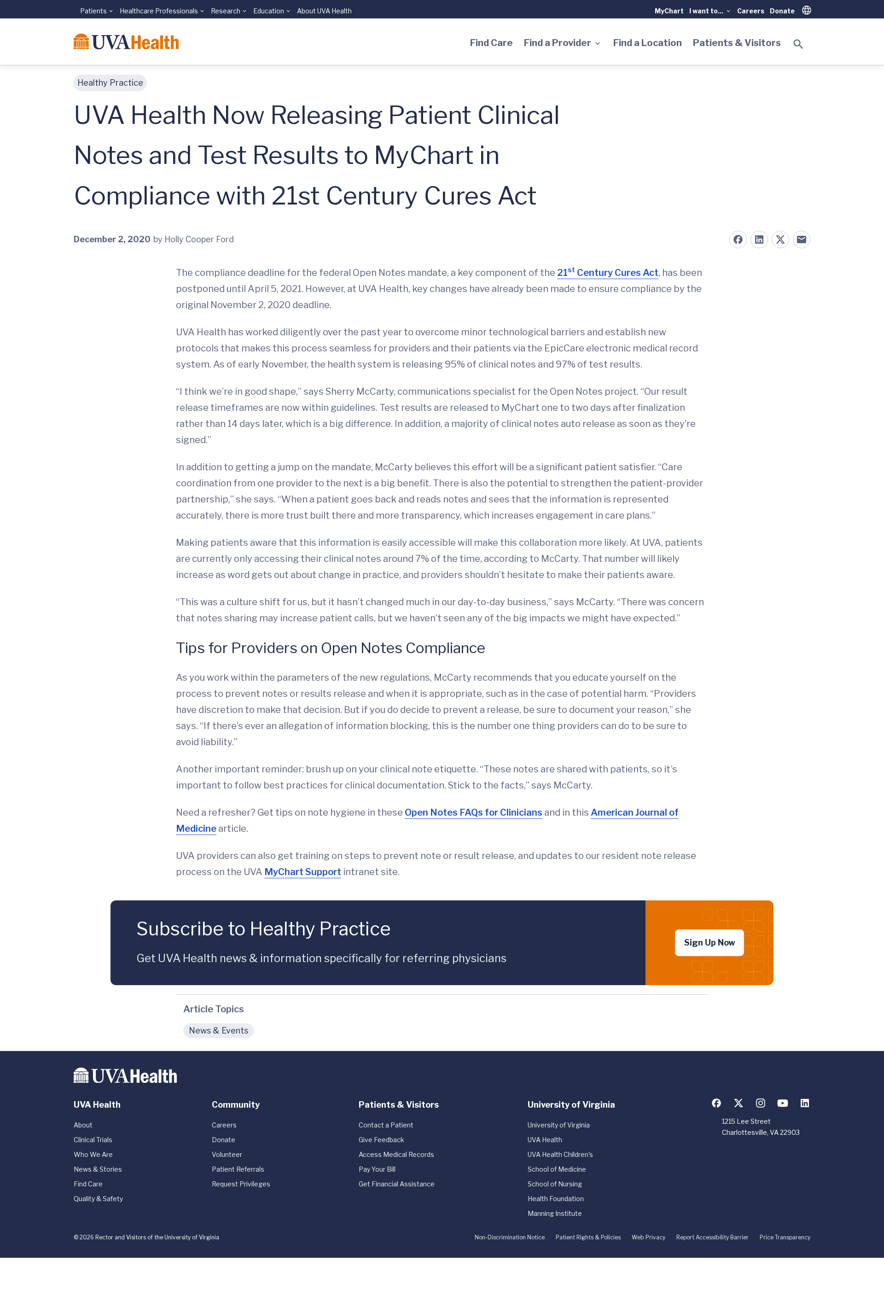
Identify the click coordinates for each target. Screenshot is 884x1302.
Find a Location (647, 42)
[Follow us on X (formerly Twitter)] (738, 1103)
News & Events (218, 1030)
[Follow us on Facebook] (716, 1103)
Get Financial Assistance (397, 1184)
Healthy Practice (110, 83)
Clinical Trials (93, 1140)
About (83, 1125)
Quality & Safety (98, 1199)
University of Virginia (559, 1125)
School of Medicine (557, 1169)
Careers (750, 11)
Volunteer (227, 1154)
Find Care (491, 42)
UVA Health (545, 1140)
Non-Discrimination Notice (510, 1237)
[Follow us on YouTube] (782, 1103)
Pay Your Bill (377, 1169)
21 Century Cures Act (607, 272)
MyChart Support (302, 871)
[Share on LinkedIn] (759, 239)
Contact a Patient (386, 1125)
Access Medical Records (396, 1154)
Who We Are (93, 1154)
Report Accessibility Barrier (712, 1237)
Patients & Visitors (737, 42)
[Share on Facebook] (738, 239)
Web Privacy (648, 1237)
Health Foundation (556, 1199)
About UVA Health (324, 11)
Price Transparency (785, 1237)
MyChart (669, 11)
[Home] (126, 41)
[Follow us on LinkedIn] (804, 1103)
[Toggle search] (798, 44)
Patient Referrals (238, 1169)
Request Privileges (241, 1184)
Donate (782, 11)
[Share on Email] (801, 239)
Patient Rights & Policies (588, 1237)
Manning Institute (555, 1213)
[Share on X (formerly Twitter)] (780, 239)
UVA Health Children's (560, 1154)
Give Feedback (381, 1140)
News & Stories (98, 1169)
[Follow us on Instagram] (760, 1103)
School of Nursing (555, 1184)
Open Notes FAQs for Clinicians (473, 812)
